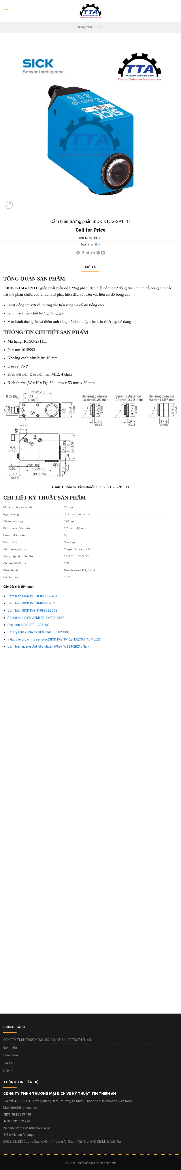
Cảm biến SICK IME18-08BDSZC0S (33, 611)
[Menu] (5, 11)
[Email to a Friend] (93, 253)
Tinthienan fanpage (20, 1135)
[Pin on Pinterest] (98, 253)
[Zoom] (9, 205)
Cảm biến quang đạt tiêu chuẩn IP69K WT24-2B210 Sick (48, 646)
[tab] (90, 267)
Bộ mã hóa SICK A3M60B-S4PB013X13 (36, 618)
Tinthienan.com (105, 1163)
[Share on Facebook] (83, 253)
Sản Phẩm (10, 1055)
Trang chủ (84, 27)
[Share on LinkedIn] (103, 253)
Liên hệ (8, 1071)
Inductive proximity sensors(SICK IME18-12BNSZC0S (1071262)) (54, 639)
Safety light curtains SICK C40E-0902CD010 (39, 632)
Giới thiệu (10, 1047)
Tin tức (8, 1063)
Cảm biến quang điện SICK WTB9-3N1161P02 (130, 870)
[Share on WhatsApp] (78, 253)
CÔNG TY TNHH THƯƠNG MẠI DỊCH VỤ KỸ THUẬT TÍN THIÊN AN (47, 1040)
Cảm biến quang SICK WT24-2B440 (122, 761)
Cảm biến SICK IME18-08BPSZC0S (33, 603)
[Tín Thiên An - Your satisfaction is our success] (90, 11)
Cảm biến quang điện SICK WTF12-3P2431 (39, 870)
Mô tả (90, 267)
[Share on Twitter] (88, 253)
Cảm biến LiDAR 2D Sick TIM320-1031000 (38, 979)
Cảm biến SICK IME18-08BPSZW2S (33, 596)
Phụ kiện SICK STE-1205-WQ (28, 625)
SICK (100, 27)
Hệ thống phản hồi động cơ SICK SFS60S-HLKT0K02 (46, 761)
